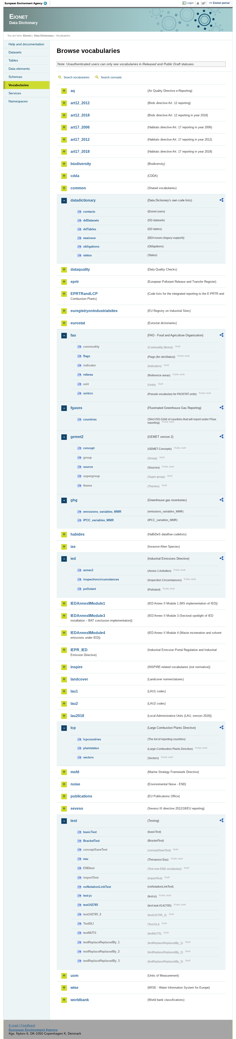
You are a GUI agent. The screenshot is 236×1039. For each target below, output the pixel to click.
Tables (13, 60)
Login (190, 3)
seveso (77, 808)
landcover (79, 679)
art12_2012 (80, 103)
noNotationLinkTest (97, 887)
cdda (75, 176)
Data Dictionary (43, 35)
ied (73, 559)
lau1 (74, 691)
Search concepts (111, 77)
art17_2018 (80, 151)
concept (88, 448)
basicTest (90, 832)
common (78, 188)
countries (90, 419)
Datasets (15, 52)
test (74, 821)
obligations (91, 246)
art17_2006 (80, 127)
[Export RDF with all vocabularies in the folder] (221, 200)
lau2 (74, 703)
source (88, 467)
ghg (74, 500)
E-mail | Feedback (22, 1025)
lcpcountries (92, 739)
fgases (76, 408)
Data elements (19, 68)
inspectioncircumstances (101, 579)
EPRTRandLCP (84, 294)
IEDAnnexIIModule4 (88, 633)
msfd (75, 772)
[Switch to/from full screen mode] (204, 3)
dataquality (80, 269)
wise (74, 988)
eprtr (75, 282)
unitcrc (88, 393)
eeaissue (89, 238)
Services (15, 93)
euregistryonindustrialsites (94, 311)
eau (85, 859)
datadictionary (83, 200)
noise (75, 784)
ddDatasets (91, 220)
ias (73, 547)
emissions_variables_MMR (102, 511)
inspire (77, 667)
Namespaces (18, 101)
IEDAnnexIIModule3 (88, 616)
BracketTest (91, 841)
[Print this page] (198, 3)
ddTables (89, 229)
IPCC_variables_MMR (98, 520)
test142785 (90, 905)
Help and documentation (26, 44)
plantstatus (91, 748)
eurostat (78, 323)
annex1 (88, 570)
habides (78, 534)
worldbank (80, 1000)
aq (73, 91)
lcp (73, 728)
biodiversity (81, 164)
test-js (87, 895)
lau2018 (77, 716)
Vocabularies (19, 85)
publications (81, 796)
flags (86, 356)
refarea (88, 374)
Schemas (15, 77)
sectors (88, 757)
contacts (89, 211)
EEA (27, 3)
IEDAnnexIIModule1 (88, 603)
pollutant (89, 589)
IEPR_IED (79, 650)
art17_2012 (80, 139)
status (87, 255)
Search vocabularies (76, 77)
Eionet (27, 35)
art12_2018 (80, 115)
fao (73, 335)
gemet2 (77, 437)
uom (74, 976)
